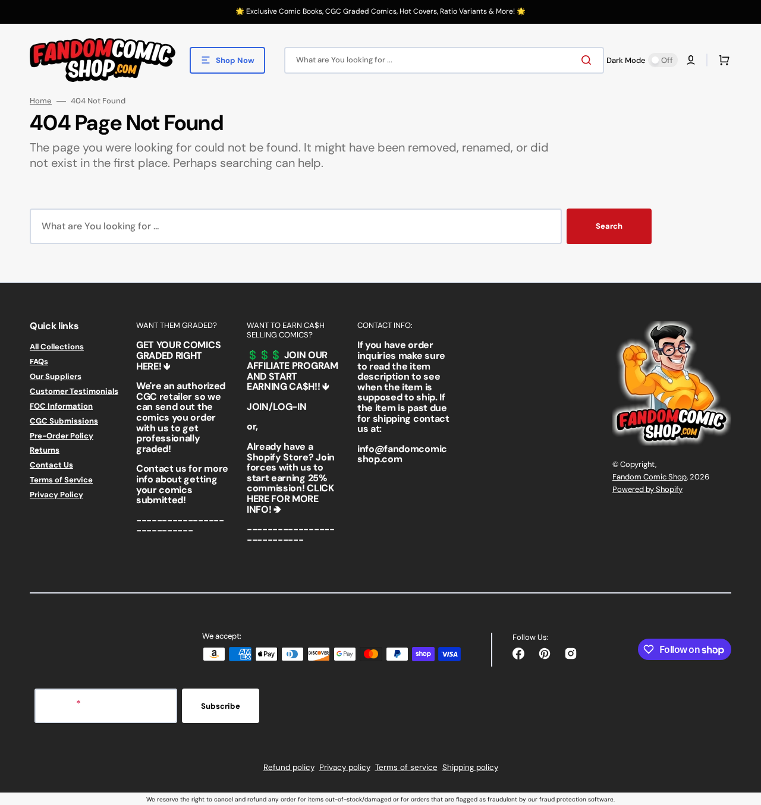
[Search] (588, 60)
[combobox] (444, 60)
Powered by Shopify (647, 489)
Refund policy (289, 767)
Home (41, 101)
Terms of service (406, 767)
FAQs (39, 361)
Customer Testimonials (74, 391)
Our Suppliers (55, 376)
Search (609, 226)
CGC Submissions (64, 421)
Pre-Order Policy (61, 436)
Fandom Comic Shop (649, 477)
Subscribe (220, 706)
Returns (44, 450)
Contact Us (51, 465)
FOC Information (61, 406)
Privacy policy (344, 767)
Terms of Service (61, 480)
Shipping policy (470, 767)
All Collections (57, 347)
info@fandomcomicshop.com (402, 454)
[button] (691, 60)
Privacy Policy (56, 495)
